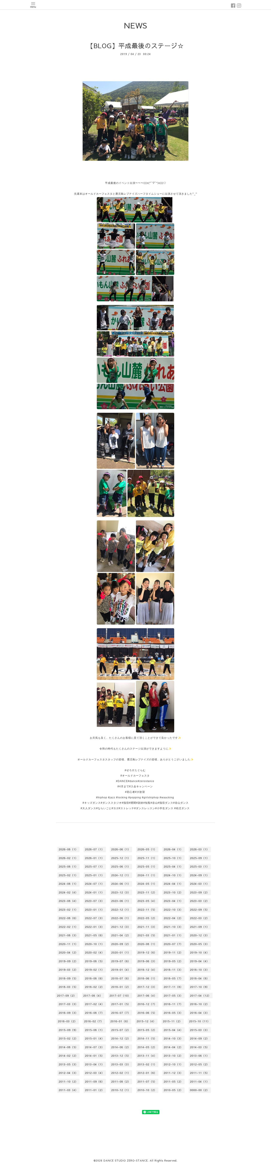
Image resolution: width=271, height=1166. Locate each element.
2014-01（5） (94, 1056)
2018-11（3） (173, 970)
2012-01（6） (147, 1073)
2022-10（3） (173, 909)
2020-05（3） (199, 944)
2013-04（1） (94, 1064)
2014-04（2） (173, 1047)
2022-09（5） (199, 909)
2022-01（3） (94, 927)
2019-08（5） (94, 961)
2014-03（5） (199, 1047)
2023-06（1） (121, 901)
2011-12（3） (173, 1073)
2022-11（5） (147, 909)
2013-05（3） (68, 1064)
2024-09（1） (199, 875)
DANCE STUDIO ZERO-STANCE (126, 1160)
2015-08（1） (94, 1030)
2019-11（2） (173, 952)
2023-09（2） (199, 892)
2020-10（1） (94, 944)
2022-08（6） (68, 918)
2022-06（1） (121, 918)
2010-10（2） (147, 1090)
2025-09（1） (199, 858)
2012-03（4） (94, 1073)
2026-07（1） (94, 849)
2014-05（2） (147, 1047)
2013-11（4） (147, 1056)
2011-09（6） (94, 1081)
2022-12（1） (121, 909)
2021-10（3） (173, 927)
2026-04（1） (173, 849)
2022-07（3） (94, 918)
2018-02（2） (94, 987)
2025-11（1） (147, 858)
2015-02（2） (68, 1038)
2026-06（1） (121, 849)
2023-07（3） (94, 901)
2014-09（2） (199, 1038)
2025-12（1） (121, 858)
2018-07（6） (121, 978)
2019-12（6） (147, 952)
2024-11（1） (147, 875)
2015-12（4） (146, 1021)
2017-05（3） (173, 995)
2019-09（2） (68, 961)
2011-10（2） (68, 1081)
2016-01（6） (120, 1021)
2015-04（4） (173, 1030)
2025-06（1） (121, 866)
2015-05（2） (147, 1030)
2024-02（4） (68, 892)
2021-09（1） (199, 927)
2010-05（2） (173, 1090)
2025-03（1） (199, 866)
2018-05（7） (173, 978)
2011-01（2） (94, 1090)
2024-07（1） (94, 884)
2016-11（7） (173, 1004)
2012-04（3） (68, 1073)
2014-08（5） (68, 1047)
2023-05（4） (147, 901)
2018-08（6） (94, 978)
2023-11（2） (147, 892)
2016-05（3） (173, 1013)
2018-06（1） (147, 978)
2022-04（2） (173, 918)
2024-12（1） (121, 875)
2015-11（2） (172, 1021)
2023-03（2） (199, 901)
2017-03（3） (68, 1004)
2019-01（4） (121, 970)
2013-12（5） (121, 1056)
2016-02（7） (94, 1021)
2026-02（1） (68, 858)
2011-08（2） (121, 1081)
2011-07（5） (147, 1081)
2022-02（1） (68, 927)
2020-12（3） (199, 935)
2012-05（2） (199, 1064)
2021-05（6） (94, 935)
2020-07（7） (173, 944)
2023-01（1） (94, 909)
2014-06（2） (121, 1047)
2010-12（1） (121, 1090)
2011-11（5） (199, 1073)
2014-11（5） (147, 1038)
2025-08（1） (68, 866)
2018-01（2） (121, 987)
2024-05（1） (147, 884)
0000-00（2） (199, 1090)
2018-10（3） (199, 970)
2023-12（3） (121, 892)
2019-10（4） (199, 952)
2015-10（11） (199, 1021)
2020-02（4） (94, 952)
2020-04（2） (68, 952)
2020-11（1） (68, 944)
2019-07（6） (121, 961)
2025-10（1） (173, 858)
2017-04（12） (200, 995)
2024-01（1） (94, 892)
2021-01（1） (173, 935)
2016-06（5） (147, 1013)
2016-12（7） (147, 1004)
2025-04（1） (173, 866)
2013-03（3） (121, 1064)
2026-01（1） (94, 858)
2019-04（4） (199, 961)
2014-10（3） (173, 1038)
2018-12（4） (147, 970)
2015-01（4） (94, 1038)
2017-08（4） (93, 995)
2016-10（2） (199, 1004)
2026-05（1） (147, 849)
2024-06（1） (121, 884)
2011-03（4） (68, 1090)
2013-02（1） (147, 1064)
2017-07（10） (120, 995)
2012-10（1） (173, 1064)
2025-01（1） (94, 875)
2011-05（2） (173, 1081)
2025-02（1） (68, 875)
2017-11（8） (173, 987)
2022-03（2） (199, 918)
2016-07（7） (121, 1013)
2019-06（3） (147, 961)
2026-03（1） (199, 849)
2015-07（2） (121, 1030)
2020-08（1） (147, 944)
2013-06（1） (199, 1056)
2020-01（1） (121, 952)
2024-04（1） (173, 884)
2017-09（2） (66, 995)
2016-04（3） (199, 1013)
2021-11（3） (147, 927)
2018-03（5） (68, 987)
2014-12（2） (121, 1038)
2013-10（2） (173, 1056)
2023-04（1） (173, 901)
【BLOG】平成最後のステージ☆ (135, 45)
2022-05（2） (147, 918)
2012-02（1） (121, 1073)
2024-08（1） (68, 884)
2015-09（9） (68, 1030)
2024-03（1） (199, 884)
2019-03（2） (68, 970)
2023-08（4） (68, 901)
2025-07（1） (94, 866)
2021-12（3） (121, 927)
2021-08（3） (68, 935)
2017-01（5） (121, 1004)
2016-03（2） (67, 1021)
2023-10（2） (173, 892)
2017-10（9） (199, 987)
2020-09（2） (121, 944)
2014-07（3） (94, 1047)
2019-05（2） (173, 961)
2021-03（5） (147, 935)
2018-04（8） (199, 978)
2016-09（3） (68, 1013)
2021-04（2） (121, 935)
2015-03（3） (199, 1030)
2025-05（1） (147, 866)
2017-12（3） (147, 987)
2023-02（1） (68, 909)
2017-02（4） (94, 1004)
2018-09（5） (68, 978)
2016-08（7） (94, 1013)
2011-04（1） (199, 1081)
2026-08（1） (68, 849)
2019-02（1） (94, 970)
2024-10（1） (173, 875)
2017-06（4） (147, 995)
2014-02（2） (68, 1056)
